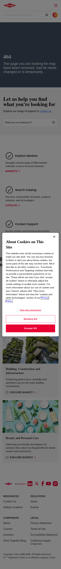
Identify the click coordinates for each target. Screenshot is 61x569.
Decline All (30, 319)
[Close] (54, 236)
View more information (30, 310)
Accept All (30, 328)
